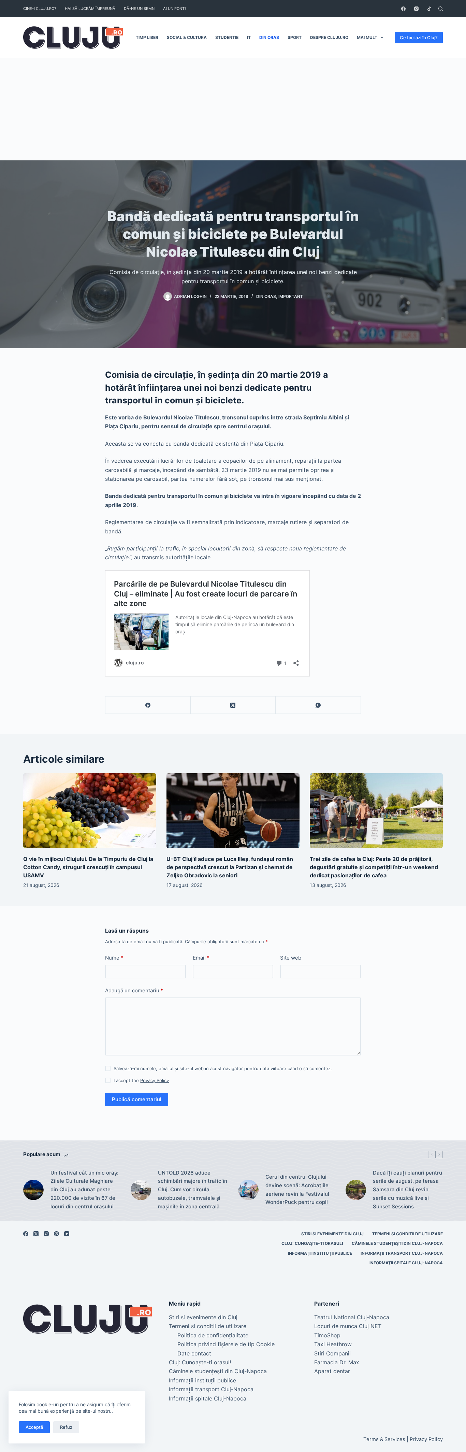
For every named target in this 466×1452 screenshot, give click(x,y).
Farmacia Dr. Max (336, 1362)
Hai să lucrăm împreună (90, 8)
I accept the (141, 1080)
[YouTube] (66, 1233)
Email (201, 957)
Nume (114, 957)
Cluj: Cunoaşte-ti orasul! (312, 1243)
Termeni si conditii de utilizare (407, 1233)
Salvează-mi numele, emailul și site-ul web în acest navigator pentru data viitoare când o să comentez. (223, 1068)
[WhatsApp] (318, 705)
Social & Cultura (187, 37)
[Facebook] (403, 8)
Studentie (226, 37)
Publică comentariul (136, 1099)
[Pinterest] (56, 1233)
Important (290, 296)
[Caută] (440, 8)
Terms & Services (384, 1439)
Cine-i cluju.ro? (39, 8)
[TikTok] (429, 8)
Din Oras (269, 37)
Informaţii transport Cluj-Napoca (402, 1253)
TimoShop (327, 1335)
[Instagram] (416, 8)
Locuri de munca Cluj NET (347, 1326)
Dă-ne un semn (139, 8)
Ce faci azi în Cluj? (419, 37)
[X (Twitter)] (233, 705)
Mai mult (367, 37)
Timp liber (147, 37)
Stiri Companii (332, 1353)
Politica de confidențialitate (212, 1335)
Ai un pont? (175, 8)
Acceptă (34, 1427)
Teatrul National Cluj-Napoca (351, 1317)
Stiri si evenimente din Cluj (332, 1233)
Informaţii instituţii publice (320, 1253)
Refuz (66, 1427)
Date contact (194, 1353)
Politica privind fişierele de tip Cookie (226, 1344)
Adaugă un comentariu (134, 990)
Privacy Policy (154, 1080)
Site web (290, 957)
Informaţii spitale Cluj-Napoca (406, 1262)
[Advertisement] (233, 109)
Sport (295, 37)
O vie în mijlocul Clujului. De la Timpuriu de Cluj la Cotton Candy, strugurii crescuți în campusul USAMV (88, 867)
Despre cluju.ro (329, 37)
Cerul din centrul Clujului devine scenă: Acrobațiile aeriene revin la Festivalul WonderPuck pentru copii (297, 1189)
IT (249, 37)
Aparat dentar (332, 1371)
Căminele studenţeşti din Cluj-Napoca (397, 1243)
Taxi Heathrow (333, 1344)
